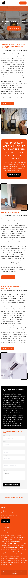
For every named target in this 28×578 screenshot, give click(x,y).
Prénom (4, 441)
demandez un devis (8, 277)
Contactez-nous (14, 28)
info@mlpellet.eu (5, 511)
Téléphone (5, 455)
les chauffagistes (15, 572)
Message (5, 470)
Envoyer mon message (11, 484)
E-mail (4, 449)
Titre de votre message (8, 462)
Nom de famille (6, 435)
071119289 (23, 3)
